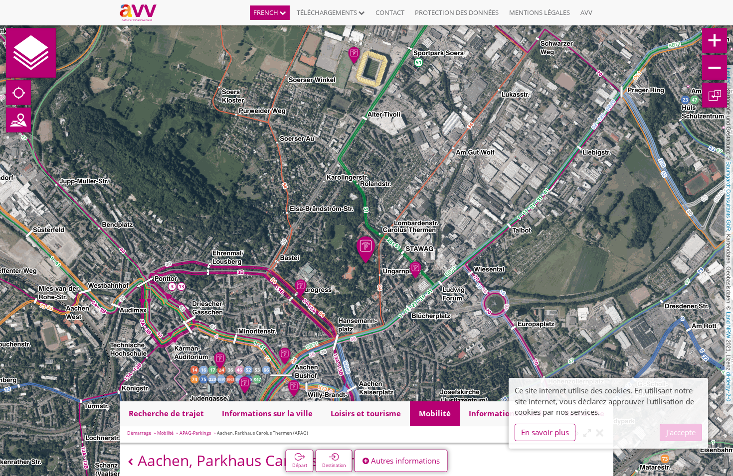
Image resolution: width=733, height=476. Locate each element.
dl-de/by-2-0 (729, 386)
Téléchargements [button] (328, 12)
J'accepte (681, 432)
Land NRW (729, 325)
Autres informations (404, 461)
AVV (586, 12)
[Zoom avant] (714, 40)
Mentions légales (539, 12)
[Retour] (130, 462)
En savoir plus (545, 432)
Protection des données (457, 12)
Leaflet (729, 76)
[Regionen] (18, 120)
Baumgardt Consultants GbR (729, 196)
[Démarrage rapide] (31, 53)
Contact (389, 12)
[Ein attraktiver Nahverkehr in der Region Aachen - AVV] (142, 12)
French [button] (266, 12)
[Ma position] (18, 92)
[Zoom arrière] (714, 67)
